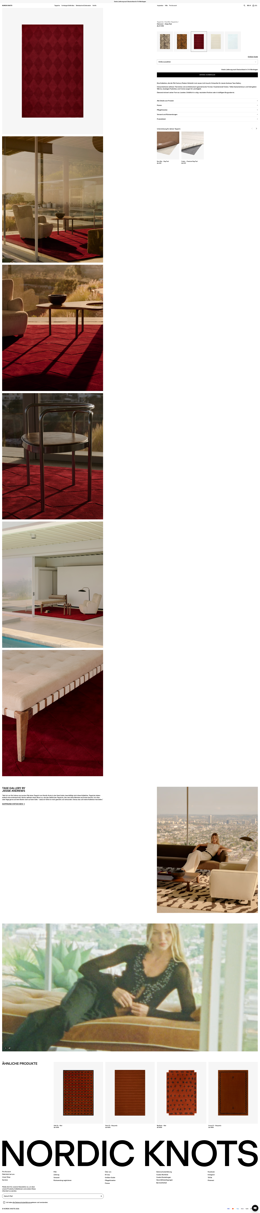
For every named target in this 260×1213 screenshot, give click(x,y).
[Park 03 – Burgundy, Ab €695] (130, 1093)
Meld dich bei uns (8, 1174)
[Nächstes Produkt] (256, 128)
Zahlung (56, 1175)
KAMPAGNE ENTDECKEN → (13, 804)
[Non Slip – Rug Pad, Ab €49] (168, 145)
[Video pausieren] (4, 1048)
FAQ (55, 1172)
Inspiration (160, 5)
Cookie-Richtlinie (162, 1175)
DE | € (249, 5)
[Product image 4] (52, 585)
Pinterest (211, 1180)
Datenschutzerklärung (164, 1172)
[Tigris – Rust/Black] (182, 41)
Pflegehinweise (110, 1180)
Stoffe (94, 5)
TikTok (210, 1177)
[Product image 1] (52, 71)
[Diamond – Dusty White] (216, 41)
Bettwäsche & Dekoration (83, 5)
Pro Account (173, 5)
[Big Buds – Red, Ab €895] (181, 1093)
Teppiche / (160, 22)
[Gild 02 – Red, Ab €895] (78, 1093)
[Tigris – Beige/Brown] (165, 41)
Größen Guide (253, 57)
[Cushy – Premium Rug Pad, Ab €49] (192, 145)
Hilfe (166, 5)
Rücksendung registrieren (62, 1180)
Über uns (108, 1172)
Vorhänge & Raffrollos (67, 5)
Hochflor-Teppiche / (171, 22)
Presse (107, 1183)
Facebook (211, 1172)
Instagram (211, 1175)
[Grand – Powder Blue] (233, 41)
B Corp (107, 1175)
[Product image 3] (52, 328)
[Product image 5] (52, 713)
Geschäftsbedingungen (164, 1180)
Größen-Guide (110, 1177)
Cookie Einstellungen (163, 1177)
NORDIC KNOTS (7, 5)
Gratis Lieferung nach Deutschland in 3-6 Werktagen (239, 69)
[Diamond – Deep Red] (199, 41)
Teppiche (57, 5)
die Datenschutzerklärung (21, 1202)
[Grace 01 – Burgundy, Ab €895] (233, 1093)
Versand (56, 1177)
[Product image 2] (52, 199)
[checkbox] (4, 1202)
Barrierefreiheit (161, 1183)
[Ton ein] (9, 1048)
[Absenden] (101, 1196)
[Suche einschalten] (244, 5)
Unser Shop (6, 1177)
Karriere (5, 1180)
